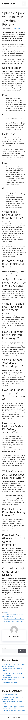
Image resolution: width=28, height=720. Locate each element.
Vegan (6, 612)
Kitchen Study (8, 4)
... (14, 639)
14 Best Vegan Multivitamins (10, 682)
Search (4, 648)
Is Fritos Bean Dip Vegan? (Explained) (13, 710)
